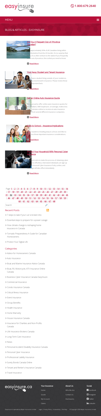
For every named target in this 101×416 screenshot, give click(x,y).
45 (67, 195)
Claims (43, 403)
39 (41, 195)
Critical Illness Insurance (17, 292)
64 (37, 201)
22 (30, 191)
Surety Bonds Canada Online (19, 362)
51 (30, 198)
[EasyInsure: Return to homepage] (19, 8)
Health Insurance (14, 307)
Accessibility (56, 409)
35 (24, 195)
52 (35, 198)
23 (35, 191)
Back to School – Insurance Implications (45, 126)
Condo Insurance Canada (18, 287)
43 (58, 195)
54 (43, 198)
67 (50, 201)
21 (26, 191)
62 (28, 201)
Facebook (92, 390)
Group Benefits (13, 302)
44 (63, 195)
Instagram (92, 394)
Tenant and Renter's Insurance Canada (24, 367)
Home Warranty (14, 313)
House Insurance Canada (18, 318)
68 (54, 201)
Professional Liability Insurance (20, 357)
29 (60, 191)
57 (56, 198)
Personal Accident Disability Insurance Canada (27, 347)
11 (45, 188)
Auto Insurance (14, 258)
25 (43, 191)
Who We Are (70, 390)
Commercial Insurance (17, 282)
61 (24, 201)
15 (62, 188)
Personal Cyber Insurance (18, 352)
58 (60, 198)
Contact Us (69, 394)
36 (28, 195)
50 (26, 198)
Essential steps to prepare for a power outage (27, 220)
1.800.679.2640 (85, 6)
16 (67, 188)
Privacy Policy (47, 409)
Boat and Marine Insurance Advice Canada (26, 263)
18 (13, 191)
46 (9, 198)
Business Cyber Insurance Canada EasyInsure (27, 277)
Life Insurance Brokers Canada (20, 331)
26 (48, 191)
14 (58, 188)
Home (43, 390)
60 (19, 201)
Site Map (64, 409)
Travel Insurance (14, 372)
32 (11, 195)
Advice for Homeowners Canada (21, 253)
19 (17, 191)
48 (17, 198)
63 (32, 201)
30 (65, 191)
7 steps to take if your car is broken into (24, 215)
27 (52, 191)
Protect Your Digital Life (17, 242)
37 (32, 195)
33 (15, 195)
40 (45, 195)
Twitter (91, 399)
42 (54, 195)
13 (54, 188)
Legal (40, 409)
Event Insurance (14, 297)
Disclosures (70, 399)
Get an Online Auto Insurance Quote (43, 98)
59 (65, 198)
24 (39, 191)
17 (9, 191)
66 (45, 201)
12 (50, 188)
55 (48, 198)
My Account (45, 399)
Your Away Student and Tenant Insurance (45, 72)
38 (37, 195)
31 (7, 195)
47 (13, 198)
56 (52, 198)
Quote (43, 394)
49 (22, 198)
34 (19, 195)
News (9, 342)
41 (50, 195)
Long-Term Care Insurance (19, 336)
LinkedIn (92, 403)
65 (41, 201)
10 (41, 188)
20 (22, 191)
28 (56, 191)
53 (39, 198)
